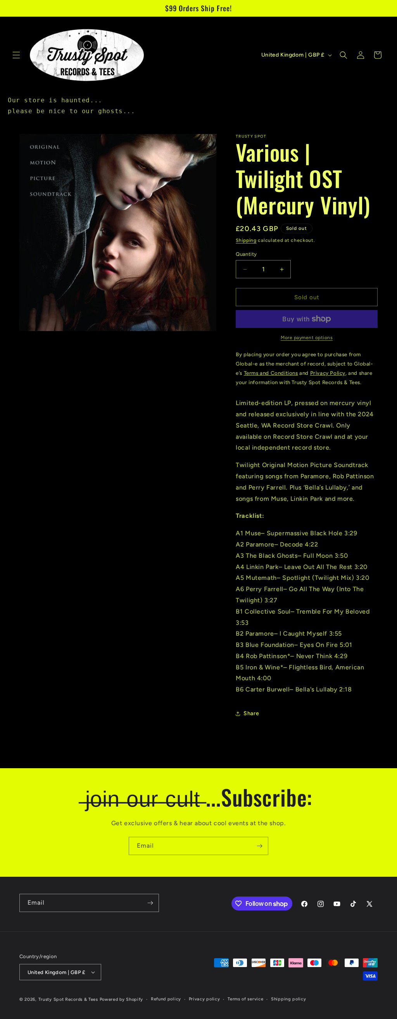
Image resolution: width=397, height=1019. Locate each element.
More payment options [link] (307, 337)
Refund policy (166, 999)
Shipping (246, 240)
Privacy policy (204, 999)
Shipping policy (288, 999)
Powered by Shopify (121, 999)
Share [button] (251, 713)
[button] (16, 55)
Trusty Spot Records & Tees (68, 999)
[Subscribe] (259, 846)
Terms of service (245, 999)
